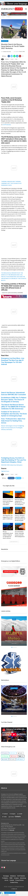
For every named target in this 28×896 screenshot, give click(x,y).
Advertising (23, 878)
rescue (12, 59)
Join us (6, 880)
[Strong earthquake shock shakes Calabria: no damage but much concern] (8, 526)
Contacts (12, 880)
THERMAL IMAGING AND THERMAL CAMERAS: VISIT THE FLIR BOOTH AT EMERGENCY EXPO (11, 183)
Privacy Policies (19, 880)
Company (16, 878)
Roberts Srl (14, 888)
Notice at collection (5, 894)
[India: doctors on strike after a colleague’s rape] (14, 631)
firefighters (7, 59)
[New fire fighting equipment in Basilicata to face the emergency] (20, 494)
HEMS (11, 878)
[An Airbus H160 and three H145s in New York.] (14, 700)
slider (16, 59)
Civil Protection (7, 124)
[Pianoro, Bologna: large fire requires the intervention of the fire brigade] (20, 510)
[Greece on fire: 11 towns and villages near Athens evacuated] (8, 494)
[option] (14, 631)
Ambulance (13, 876)
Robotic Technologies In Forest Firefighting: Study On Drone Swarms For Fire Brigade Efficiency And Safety (12, 427)
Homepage (6, 876)
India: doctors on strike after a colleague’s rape (14, 640)
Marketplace (14, 688)
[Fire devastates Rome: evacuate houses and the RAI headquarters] (20, 526)
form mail (12, 830)
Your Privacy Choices (10, 892)
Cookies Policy (14, 882)
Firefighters (5, 41)
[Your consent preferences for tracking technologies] (2, 893)
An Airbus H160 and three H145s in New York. (14, 709)
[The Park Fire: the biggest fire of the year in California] (8, 510)
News (14, 619)
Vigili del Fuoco (5, 471)
